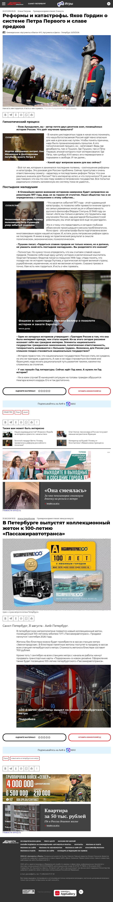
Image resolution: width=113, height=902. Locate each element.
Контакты (78, 844)
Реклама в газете (93, 844)
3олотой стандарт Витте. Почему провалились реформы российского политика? (30, 443)
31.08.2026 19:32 (9, 519)
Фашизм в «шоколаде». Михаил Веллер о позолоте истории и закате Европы (57, 322)
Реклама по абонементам (50, 848)
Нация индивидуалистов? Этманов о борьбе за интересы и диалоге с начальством (33, 433)
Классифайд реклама (94, 848)
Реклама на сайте (28, 848)
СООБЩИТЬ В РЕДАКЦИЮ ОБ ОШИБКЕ (72, 851)
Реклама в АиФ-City (73, 848)
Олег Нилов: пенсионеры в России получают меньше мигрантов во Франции (88, 433)
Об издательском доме (30, 841)
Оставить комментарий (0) (89, 391)
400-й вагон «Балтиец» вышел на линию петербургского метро (61, 711)
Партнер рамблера (44, 892)
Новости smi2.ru (12, 510)
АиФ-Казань (71, 108)
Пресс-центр (49, 841)
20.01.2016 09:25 (9, 11)
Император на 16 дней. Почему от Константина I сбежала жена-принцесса (86, 442)
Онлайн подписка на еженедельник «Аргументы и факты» (45, 844)
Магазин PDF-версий (67, 841)
